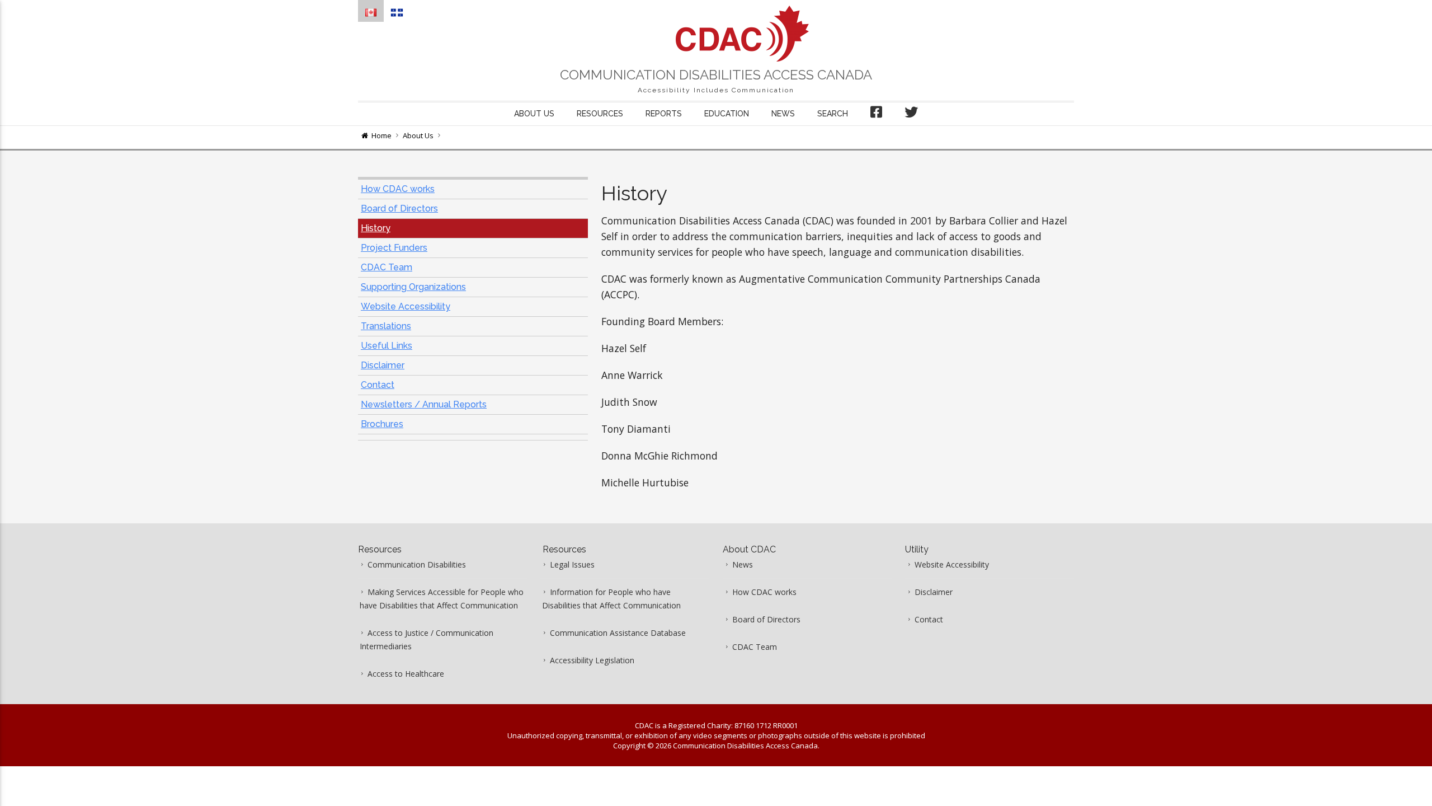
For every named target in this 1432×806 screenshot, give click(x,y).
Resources (600, 113)
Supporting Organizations (413, 287)
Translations (386, 326)
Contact (377, 384)
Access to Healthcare (406, 673)
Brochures (382, 424)
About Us (418, 135)
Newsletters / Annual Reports (424, 404)
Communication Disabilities (417, 564)
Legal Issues (572, 564)
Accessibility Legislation (592, 660)
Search (832, 113)
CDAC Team (386, 267)
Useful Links (386, 345)
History (375, 228)
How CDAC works (398, 189)
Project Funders (394, 247)
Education (726, 113)
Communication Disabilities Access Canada (716, 75)
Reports (664, 113)
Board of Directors (399, 208)
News (783, 113)
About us (534, 113)
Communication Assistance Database (618, 632)
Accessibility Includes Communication (716, 90)
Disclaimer (382, 365)
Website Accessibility (405, 306)
